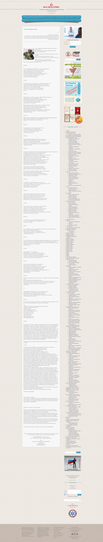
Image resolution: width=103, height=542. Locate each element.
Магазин (55, 537)
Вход (77, 527)
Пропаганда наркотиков (58, 535)
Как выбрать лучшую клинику (59, 527)
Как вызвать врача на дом (58, 534)
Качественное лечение (58, 529)
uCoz (77, 538)
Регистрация (75, 496)
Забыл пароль (70, 496)
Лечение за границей (57, 532)
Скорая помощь (56, 530)
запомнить (67, 494)
